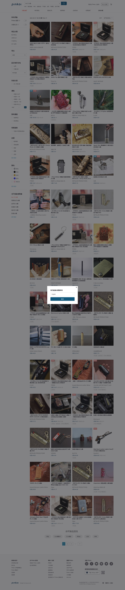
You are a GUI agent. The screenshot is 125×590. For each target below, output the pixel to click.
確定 (62, 299)
